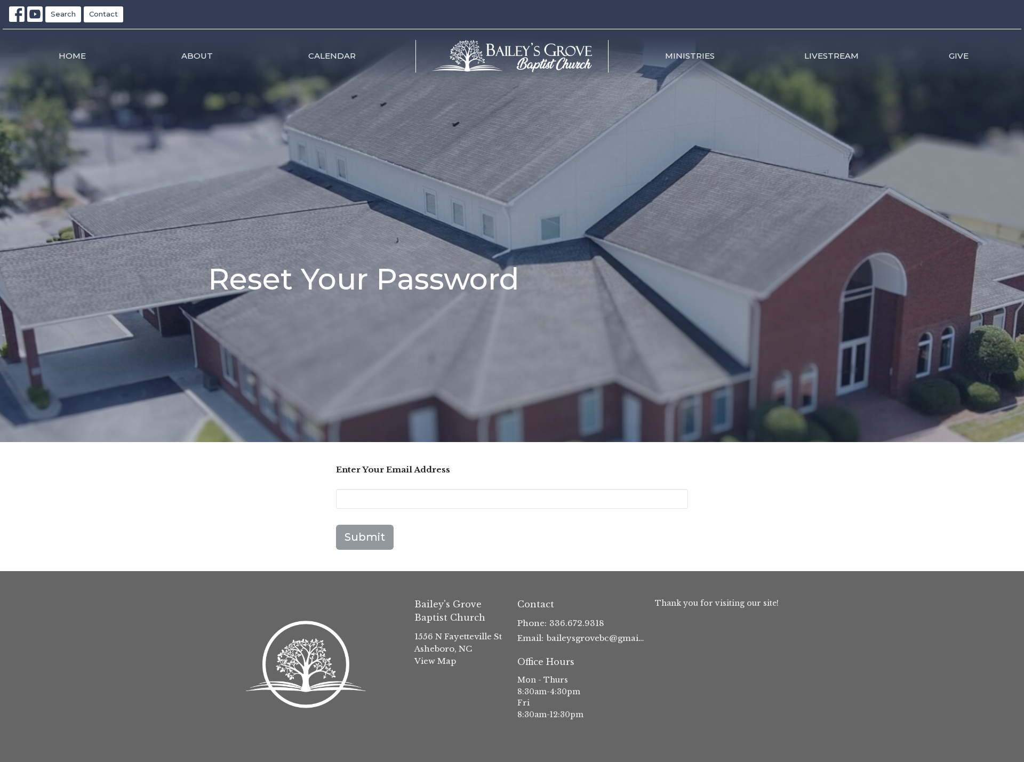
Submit (365, 537)
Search (63, 14)
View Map (435, 661)
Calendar (332, 56)
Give (959, 56)
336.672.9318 (576, 623)
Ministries (690, 56)
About (197, 56)
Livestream (831, 56)
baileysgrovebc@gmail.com (595, 638)
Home (72, 56)
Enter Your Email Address (393, 469)
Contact (103, 14)
